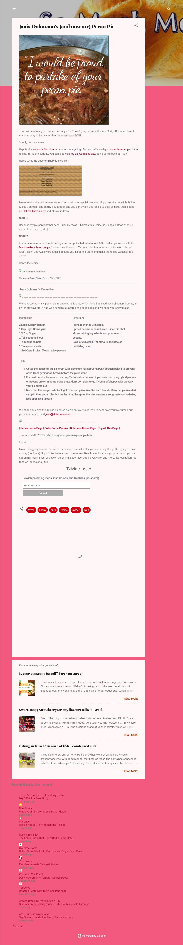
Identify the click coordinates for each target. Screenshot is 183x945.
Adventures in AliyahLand (34, 914)
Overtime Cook (28, 848)
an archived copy (120, 149)
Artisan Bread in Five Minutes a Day (39, 900)
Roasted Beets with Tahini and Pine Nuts (42, 890)
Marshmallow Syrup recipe (34, 247)
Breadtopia (25, 808)
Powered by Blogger (94, 935)
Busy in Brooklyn (28, 834)
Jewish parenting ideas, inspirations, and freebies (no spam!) (61, 478)
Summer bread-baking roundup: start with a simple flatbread (54, 904)
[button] (136, 26)
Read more (131, 698)
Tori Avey (24, 887)
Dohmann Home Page (83, 428)
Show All (18, 926)
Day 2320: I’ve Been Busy (33, 798)
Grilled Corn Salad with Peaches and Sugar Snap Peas (50, 851)
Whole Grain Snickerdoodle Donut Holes (42, 811)
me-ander (25, 821)
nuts (53, 510)
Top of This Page (108, 428)
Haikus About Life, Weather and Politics (42, 824)
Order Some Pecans (56, 428)
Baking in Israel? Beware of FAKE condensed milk (58, 746)
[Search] (169, 9)
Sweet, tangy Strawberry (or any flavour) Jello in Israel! (61, 710)
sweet (76, 510)
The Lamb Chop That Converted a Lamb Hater (46, 838)
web (86, 510)
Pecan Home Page (31, 428)
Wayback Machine (43, 149)
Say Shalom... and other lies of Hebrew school (46, 917)
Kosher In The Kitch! (31, 874)
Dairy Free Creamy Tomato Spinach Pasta (43, 877)
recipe (64, 510)
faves (31, 510)
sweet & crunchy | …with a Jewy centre (42, 795)
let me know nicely (35, 211)
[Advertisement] (159, 71)
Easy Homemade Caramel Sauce (38, 864)
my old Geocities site (83, 153)
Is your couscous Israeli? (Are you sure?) (51, 673)
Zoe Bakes (25, 861)
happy (42, 510)
